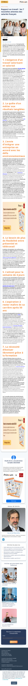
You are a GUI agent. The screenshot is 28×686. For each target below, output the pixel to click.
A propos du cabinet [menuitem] (5, 650)
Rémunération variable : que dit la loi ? (12, 558)
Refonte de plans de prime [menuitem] (6, 659)
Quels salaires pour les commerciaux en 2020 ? (14, 547)
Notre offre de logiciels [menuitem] (6, 669)
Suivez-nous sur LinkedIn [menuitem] (6, 655)
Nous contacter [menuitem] (4, 651)
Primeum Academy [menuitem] (5, 662)
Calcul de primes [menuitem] (4, 670)
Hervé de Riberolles (13, 533)
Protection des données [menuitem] (6, 654)
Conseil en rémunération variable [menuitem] (8, 658)
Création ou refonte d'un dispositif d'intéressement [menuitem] (12, 666)
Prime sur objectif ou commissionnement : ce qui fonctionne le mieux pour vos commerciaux (14, 549)
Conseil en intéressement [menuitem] (7, 664)
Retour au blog (4, 6)
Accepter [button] (14, 683)
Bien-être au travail (7, 42)
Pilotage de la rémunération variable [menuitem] (9, 660)
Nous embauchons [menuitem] (5, 653)
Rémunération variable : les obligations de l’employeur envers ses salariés (13, 552)
